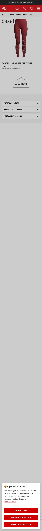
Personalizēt (21, 511)
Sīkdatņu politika (10, 502)
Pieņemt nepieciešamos (21, 517)
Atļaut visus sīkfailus (21, 524)
